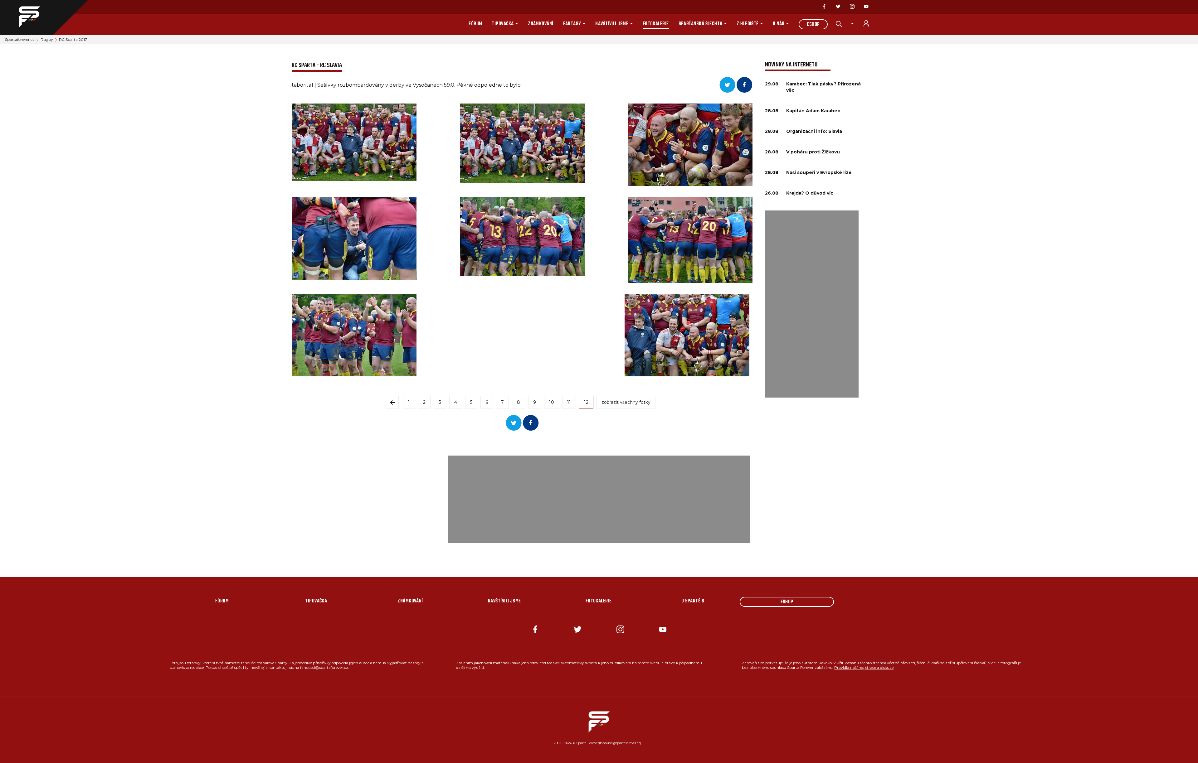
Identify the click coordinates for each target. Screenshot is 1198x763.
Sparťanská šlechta (701, 24)
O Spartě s (692, 601)
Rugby (47, 39)
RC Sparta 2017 (73, 39)
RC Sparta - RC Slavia (317, 65)
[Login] (870, 23)
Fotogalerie (656, 24)
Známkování (540, 24)
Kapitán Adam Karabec (813, 110)
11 (569, 402)
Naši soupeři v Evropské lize (819, 172)
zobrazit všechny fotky (625, 402)
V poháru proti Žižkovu (813, 152)
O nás (778, 24)
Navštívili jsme (611, 24)
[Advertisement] (812, 304)
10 (551, 402)
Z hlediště (748, 24)
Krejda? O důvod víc (809, 193)
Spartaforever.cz (20, 39)
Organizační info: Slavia (814, 131)
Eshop (813, 25)
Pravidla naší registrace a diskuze (864, 667)
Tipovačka (503, 24)
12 (586, 402)
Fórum (475, 24)
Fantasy (572, 24)
